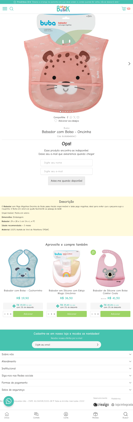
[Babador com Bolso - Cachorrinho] (23, 283)
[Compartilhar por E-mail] (78, 117)
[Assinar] (97, 344)
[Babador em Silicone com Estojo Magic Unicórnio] (67, 283)
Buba (66, 128)
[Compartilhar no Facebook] (67, 117)
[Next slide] (129, 63)
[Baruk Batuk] (63, 8)
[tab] (60, 111)
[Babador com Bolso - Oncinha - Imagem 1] (66, 63)
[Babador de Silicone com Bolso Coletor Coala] (110, 283)
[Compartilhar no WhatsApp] (71, 117)
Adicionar (28, 314)
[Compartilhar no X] (74, 117)
